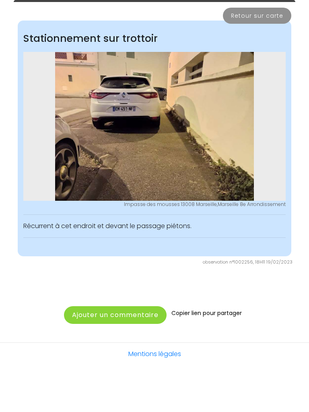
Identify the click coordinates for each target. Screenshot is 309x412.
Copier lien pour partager (206, 313)
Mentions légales (154, 353)
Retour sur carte (257, 16)
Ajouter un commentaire (115, 314)
